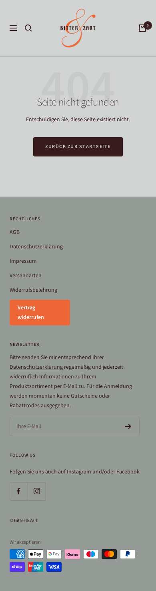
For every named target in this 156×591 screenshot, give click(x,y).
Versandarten (26, 276)
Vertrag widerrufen (31, 312)
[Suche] (28, 28)
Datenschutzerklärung (36, 247)
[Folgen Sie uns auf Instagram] (37, 491)
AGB (15, 232)
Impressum (23, 261)
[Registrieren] (128, 426)
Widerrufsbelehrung (33, 290)
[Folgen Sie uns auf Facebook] (19, 491)
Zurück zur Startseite (78, 146)
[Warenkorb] (142, 28)
